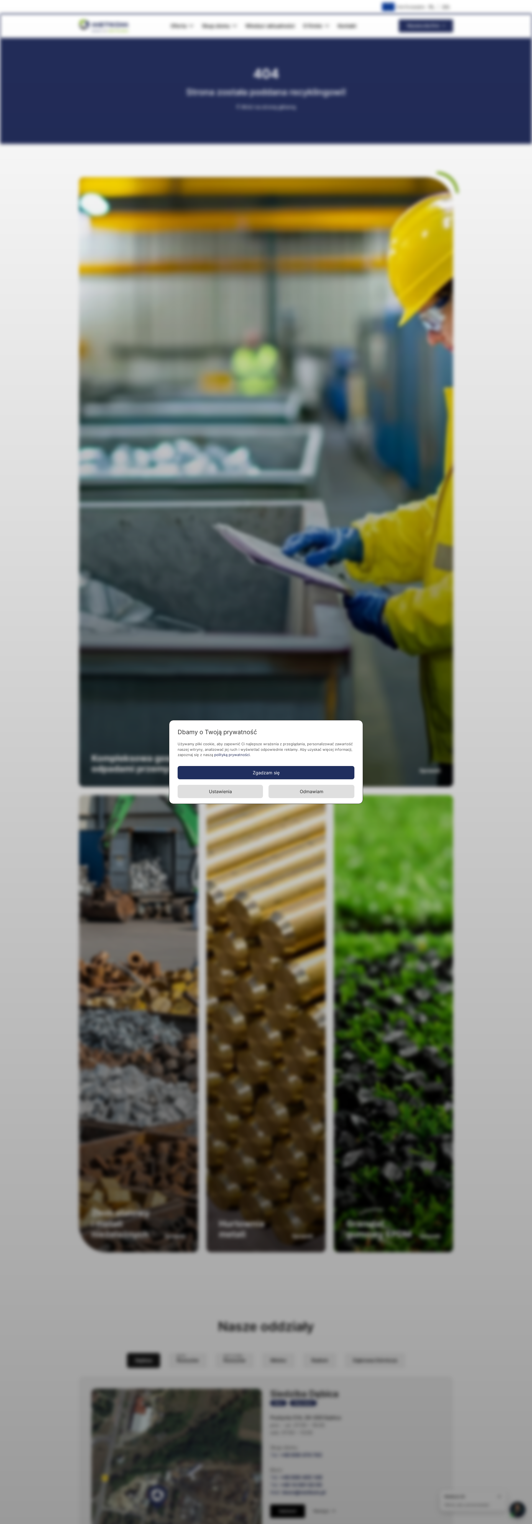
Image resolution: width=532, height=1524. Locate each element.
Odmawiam (311, 791)
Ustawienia (220, 791)
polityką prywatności (232, 754)
